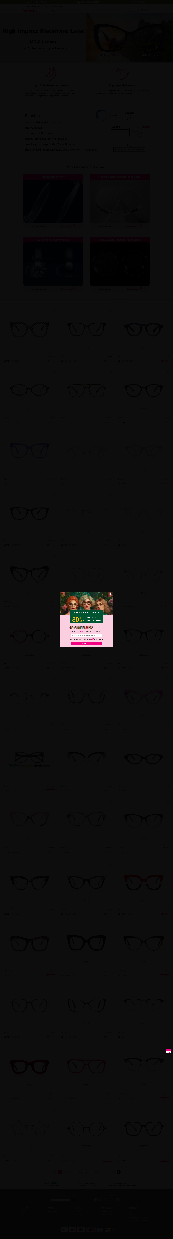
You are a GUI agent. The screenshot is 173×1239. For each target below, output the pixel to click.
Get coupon (86, 643)
